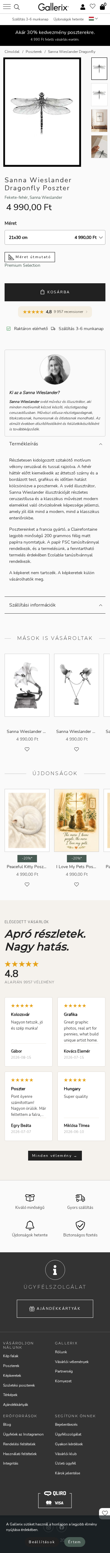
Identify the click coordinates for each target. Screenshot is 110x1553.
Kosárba (58, 292)
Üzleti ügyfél (65, 1463)
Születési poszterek (19, 1385)
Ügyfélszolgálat (68, 1434)
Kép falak (10, 1356)
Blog (7, 1424)
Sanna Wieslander (46, 197)
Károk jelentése (67, 1473)
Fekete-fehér (16, 197)
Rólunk (61, 1352)
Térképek (10, 1394)
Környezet (63, 1381)
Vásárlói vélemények (72, 1361)
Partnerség (64, 1371)
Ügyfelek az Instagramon (23, 1434)
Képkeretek (12, 1375)
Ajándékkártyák (59, 1308)
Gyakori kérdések (69, 1444)
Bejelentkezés (66, 1424)
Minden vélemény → (55, 1155)
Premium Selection (22, 265)
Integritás (10, 1463)
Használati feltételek (20, 1453)
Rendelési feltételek (19, 1444)
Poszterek (11, 1365)
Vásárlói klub (66, 1453)
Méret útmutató (32, 256)
